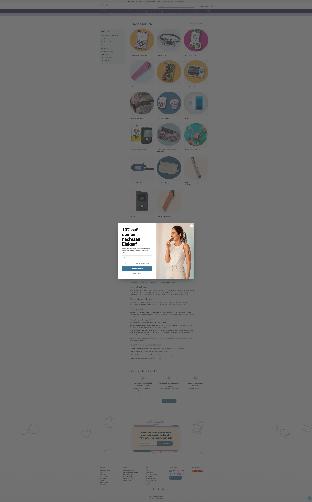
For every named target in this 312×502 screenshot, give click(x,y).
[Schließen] (191, 225)
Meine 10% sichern (137, 268)
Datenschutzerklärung (142, 264)
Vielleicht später (137, 273)
